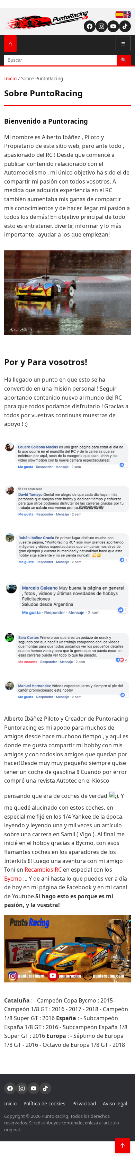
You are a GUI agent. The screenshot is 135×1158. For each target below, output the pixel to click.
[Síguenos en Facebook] (90, 26)
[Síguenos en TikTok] (125, 26)
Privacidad (84, 1103)
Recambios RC (43, 869)
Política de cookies (44, 1103)
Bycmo (13, 878)
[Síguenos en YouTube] (113, 26)
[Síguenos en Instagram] (101, 26)
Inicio (10, 78)
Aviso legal (115, 1103)
